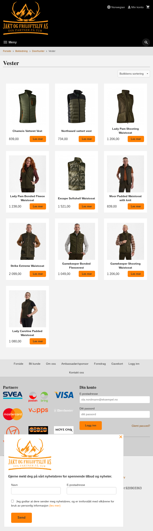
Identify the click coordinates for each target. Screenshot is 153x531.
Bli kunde (34, 363)
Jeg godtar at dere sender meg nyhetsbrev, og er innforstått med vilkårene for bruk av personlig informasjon (62, 503)
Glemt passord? (141, 425)
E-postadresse (88, 393)
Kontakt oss (76, 372)
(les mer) (55, 505)
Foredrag (100, 363)
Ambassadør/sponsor (74, 363)
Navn (14, 484)
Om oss (51, 363)
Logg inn (133, 363)
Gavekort (117, 363)
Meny (12, 42)
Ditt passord (87, 408)
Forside (7, 51)
